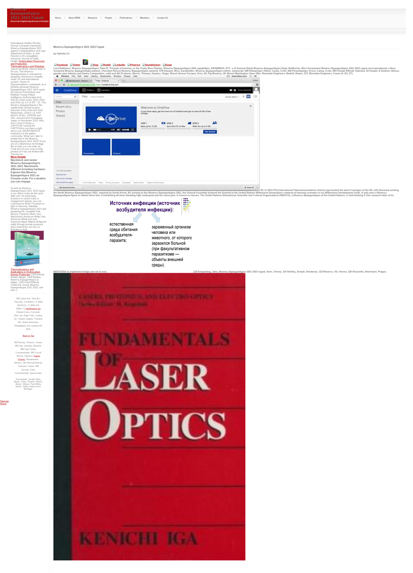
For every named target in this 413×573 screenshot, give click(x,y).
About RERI (74, 17)
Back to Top (28, 336)
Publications (126, 17)
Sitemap (4, 401)
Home (58, 17)
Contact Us (162, 17)
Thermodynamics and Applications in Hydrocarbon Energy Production (25, 272)
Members (144, 17)
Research (92, 17)
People (108, 17)
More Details (18, 156)
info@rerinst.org (33, 308)
